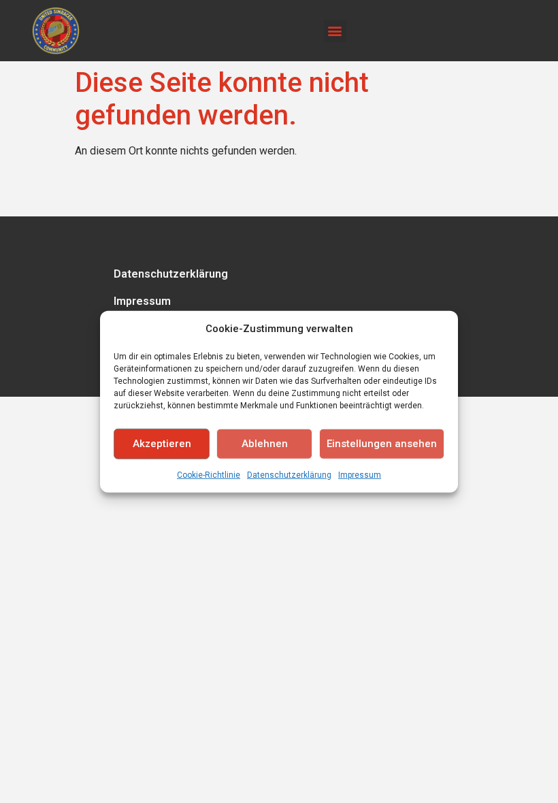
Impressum (359, 474)
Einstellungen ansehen (382, 444)
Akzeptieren (162, 444)
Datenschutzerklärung (289, 474)
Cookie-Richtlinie (208, 474)
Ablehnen (265, 444)
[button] (335, 31)
